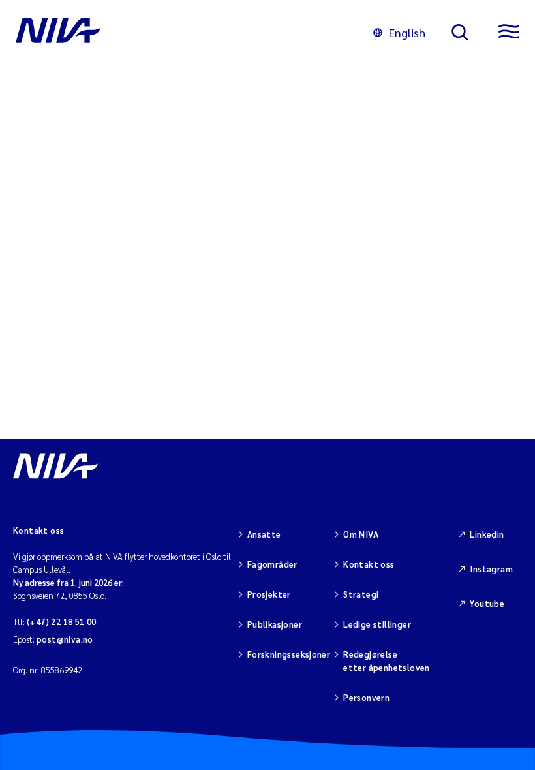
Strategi (360, 594)
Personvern (366, 697)
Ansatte (264, 534)
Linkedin (487, 534)
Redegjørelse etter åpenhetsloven (386, 661)
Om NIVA (360, 534)
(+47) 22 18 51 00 (62, 621)
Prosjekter (269, 594)
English (407, 32)
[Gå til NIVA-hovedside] (181, 33)
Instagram (491, 568)
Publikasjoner (274, 624)
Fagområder (272, 564)
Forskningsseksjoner (288, 654)
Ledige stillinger (377, 624)
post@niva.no (65, 639)
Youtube (487, 603)
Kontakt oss (368, 564)
